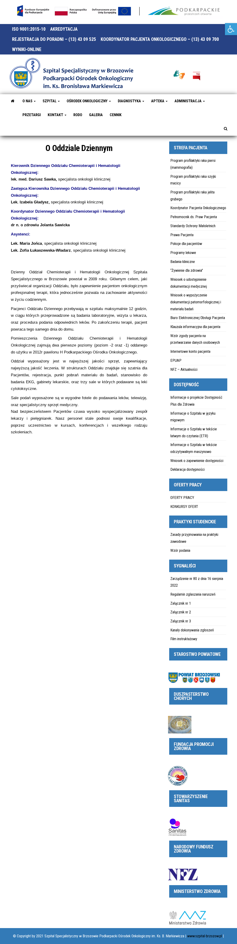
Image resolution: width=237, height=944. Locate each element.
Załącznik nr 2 (180, 612)
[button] (231, 29)
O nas (27, 101)
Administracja (189, 101)
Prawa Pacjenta (181, 235)
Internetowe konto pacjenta (190, 351)
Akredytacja (64, 29)
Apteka (158, 101)
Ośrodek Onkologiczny (88, 101)
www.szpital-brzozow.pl (204, 936)
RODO (77, 115)
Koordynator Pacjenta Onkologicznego (198, 208)
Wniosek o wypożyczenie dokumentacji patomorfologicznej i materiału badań (195, 302)
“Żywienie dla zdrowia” (186, 270)
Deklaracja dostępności (187, 469)
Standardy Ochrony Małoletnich (192, 226)
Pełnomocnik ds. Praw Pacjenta (193, 217)
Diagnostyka (130, 101)
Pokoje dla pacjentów (186, 243)
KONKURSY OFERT (184, 506)
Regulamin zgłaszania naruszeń (192, 594)
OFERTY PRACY (182, 497)
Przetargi (31, 115)
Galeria (96, 115)
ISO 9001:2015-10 (29, 29)
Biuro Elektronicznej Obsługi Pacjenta (197, 318)
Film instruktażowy (183, 639)
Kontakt (56, 115)
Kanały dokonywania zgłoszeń (192, 630)
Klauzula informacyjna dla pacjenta (195, 327)
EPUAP (175, 360)
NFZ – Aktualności (183, 369)
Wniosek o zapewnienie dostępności (196, 460)
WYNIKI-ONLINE (26, 49)
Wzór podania (180, 550)
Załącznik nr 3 (180, 621)
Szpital (50, 101)
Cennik (116, 115)
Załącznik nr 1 (180, 603)
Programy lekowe (183, 252)
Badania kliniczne (182, 261)
